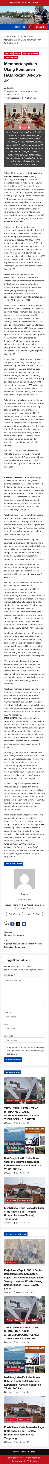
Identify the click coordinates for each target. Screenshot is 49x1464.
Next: (23, 943)
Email (7, 1024)
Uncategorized (11, 57)
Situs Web (8, 1035)
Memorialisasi (32, 1101)
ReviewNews (18, 1461)
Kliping (26, 53)
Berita (23, 1451)
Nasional (34, 53)
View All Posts (34, 914)
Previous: (14, 933)
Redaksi (10, 88)
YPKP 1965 (24, 11)
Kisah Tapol (19, 1101)
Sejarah (31, 1451)
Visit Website (14, 914)
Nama (7, 1012)
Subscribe (41, 27)
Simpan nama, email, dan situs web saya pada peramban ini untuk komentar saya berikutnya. (25, 1050)
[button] (4, 27)
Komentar (9, 975)
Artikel (17, 53)
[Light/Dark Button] (18, 27)
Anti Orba (9, 53)
